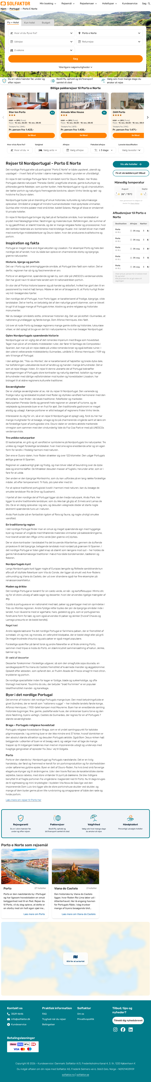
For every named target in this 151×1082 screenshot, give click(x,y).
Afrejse (66, 144)
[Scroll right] (145, 193)
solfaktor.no (68, 1074)
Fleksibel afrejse (98, 144)
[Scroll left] (116, 193)
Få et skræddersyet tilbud (130, 173)
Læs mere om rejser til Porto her (23, 800)
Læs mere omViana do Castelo (79, 914)
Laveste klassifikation (128, 144)
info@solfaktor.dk (20, 1019)
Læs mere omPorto (34, 914)
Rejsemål (66, 3)
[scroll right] (148, 117)
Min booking (46, 3)
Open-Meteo (135, 203)
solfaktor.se (83, 1074)
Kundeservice (129, 3)
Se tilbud (32, 135)
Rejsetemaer (87, 3)
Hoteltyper (108, 3)
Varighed (39, 144)
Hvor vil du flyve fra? (16, 144)
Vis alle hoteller (129, 164)
